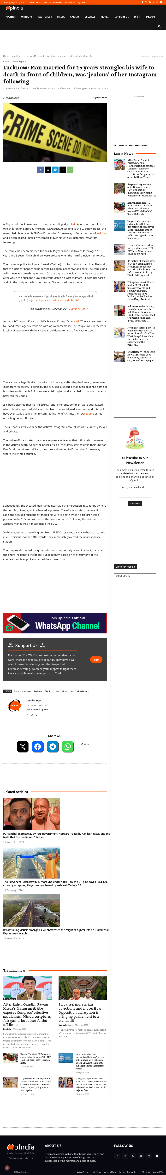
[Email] (62, 170)
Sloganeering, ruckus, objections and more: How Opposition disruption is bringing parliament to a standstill (80, 1012)
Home (6, 56)
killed (71, 224)
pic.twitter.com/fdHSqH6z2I (64, 300)
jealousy (102, 233)
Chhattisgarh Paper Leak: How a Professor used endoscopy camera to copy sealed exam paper (141, 356)
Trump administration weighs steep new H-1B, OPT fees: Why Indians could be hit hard (140, 249)
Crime (6, 61)
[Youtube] (161, 2)
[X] (153, 2)
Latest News (123, 153)
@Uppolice (42, 300)
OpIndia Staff (100, 97)
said (76, 321)
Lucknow (38, 691)
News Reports (17, 56)
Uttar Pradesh (61, 691)
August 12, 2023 (77, 309)
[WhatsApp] (157, 2)
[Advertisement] (62, 1109)
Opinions (62, 999)
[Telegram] (55, 170)
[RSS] (150, 2)
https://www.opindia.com (36, 705)
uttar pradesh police (78, 691)
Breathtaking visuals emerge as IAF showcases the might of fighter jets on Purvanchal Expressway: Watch (56, 931)
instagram (26, 691)
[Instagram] (146, 2)
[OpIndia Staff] (14, 707)
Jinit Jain (7, 1029)
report (88, 413)
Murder (48, 691)
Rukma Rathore (66, 1025)
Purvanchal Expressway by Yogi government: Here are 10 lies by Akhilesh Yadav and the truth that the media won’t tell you (56, 835)
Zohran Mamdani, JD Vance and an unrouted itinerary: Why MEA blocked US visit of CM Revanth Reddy (35, 1058)
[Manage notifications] (7, 1167)
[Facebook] (142, 2)
